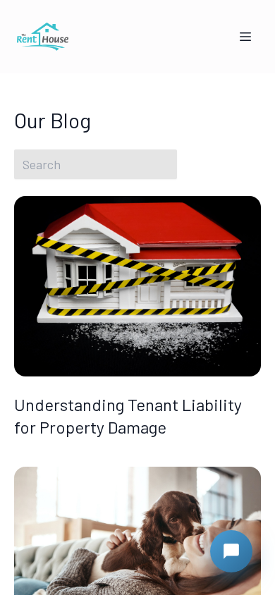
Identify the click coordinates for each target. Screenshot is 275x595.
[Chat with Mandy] (231, 551)
